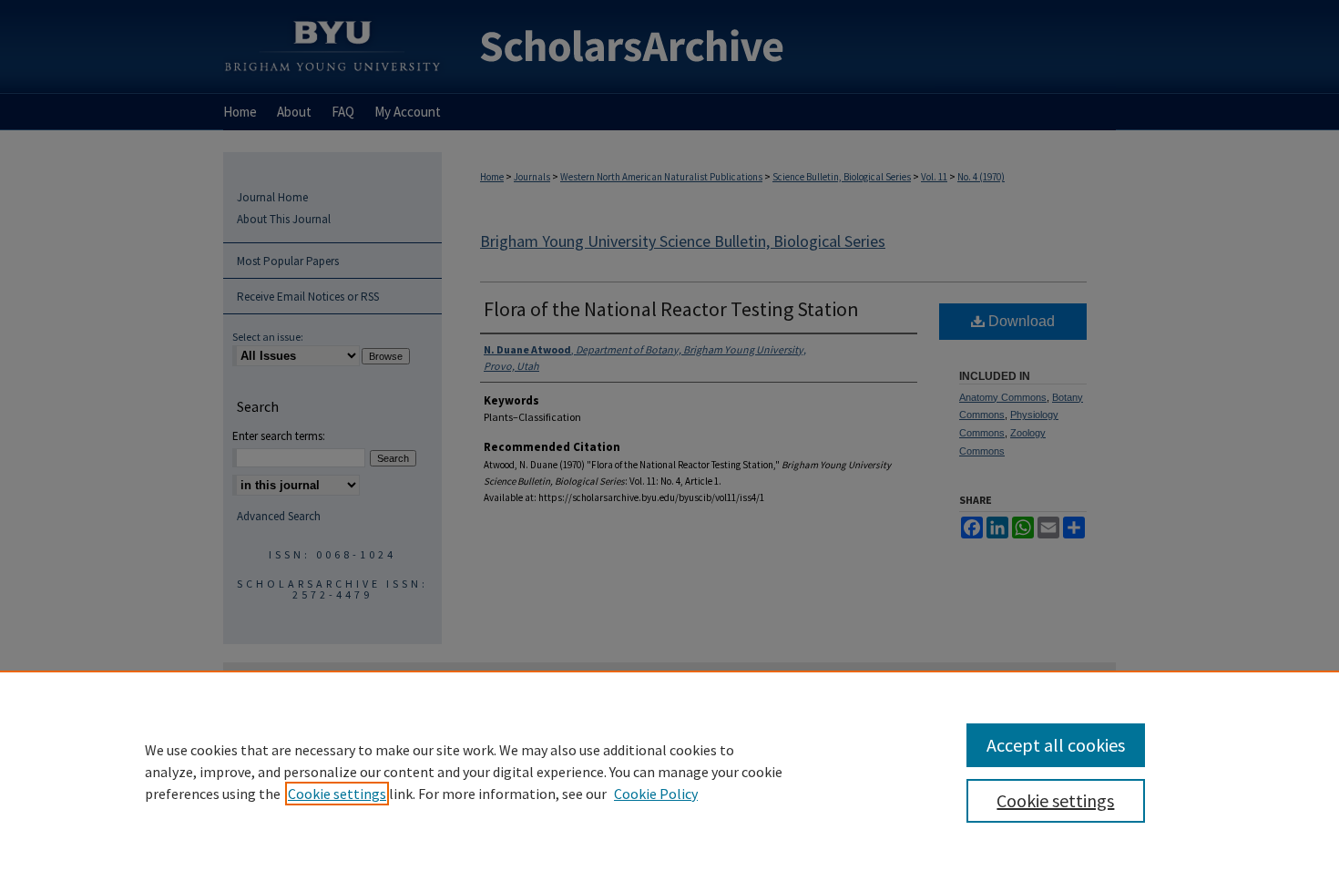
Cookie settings (337, 793)
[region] (669, 771)
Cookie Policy (656, 793)
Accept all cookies (1055, 744)
